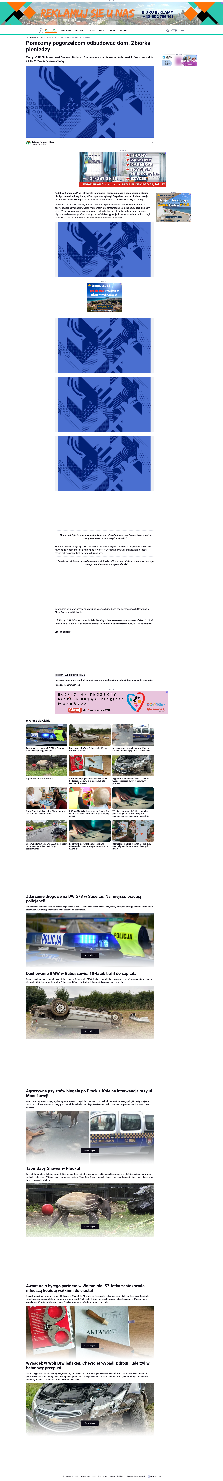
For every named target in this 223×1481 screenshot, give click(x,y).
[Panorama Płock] (53, 31)
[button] (174, 30)
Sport (102, 31)
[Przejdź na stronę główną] (41, 32)
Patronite (123, 31)
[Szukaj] (168, 31)
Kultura (92, 31)
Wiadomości (66, 31)
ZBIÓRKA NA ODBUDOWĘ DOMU (70, 675)
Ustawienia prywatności (136, 1476)
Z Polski (111, 31)
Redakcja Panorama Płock (43, 142)
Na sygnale (80, 31)
